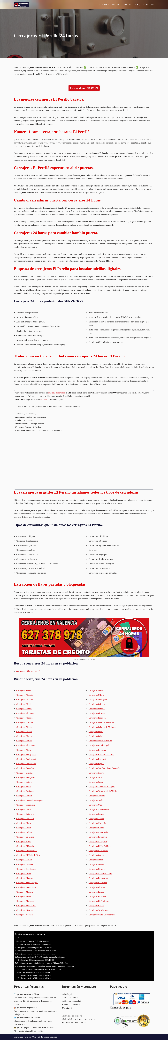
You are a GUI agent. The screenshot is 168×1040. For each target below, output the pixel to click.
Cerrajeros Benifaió (24, 773)
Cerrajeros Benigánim (25, 777)
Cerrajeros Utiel (95, 805)
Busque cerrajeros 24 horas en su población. (36, 975)
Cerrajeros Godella (24, 864)
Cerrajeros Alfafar (24, 731)
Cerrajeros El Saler (97, 887)
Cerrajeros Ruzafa (96, 905)
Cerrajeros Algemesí (25, 736)
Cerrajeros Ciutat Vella (98, 832)
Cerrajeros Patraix (96, 855)
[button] (118, 4)
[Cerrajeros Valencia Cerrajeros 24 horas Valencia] (21, 4)
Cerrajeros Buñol (23, 786)
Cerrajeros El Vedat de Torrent (29, 855)
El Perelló (45, 399)
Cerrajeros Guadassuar (26, 869)
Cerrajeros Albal (23, 704)
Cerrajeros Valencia (24, 690)
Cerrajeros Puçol (96, 731)
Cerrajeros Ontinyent (98, 699)
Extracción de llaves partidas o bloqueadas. (33, 972)
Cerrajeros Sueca (96, 782)
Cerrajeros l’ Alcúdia (25, 722)
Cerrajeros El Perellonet (26, 850)
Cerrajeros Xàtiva (96, 814)
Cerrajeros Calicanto (25, 818)
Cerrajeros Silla (95, 777)
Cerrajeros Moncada (25, 901)
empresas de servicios (56, 393)
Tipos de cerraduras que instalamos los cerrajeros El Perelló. (42, 969)
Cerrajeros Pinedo (96, 892)
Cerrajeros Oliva (96, 690)
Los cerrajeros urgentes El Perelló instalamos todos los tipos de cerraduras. (45, 966)
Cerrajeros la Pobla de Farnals (102, 722)
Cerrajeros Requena (97, 750)
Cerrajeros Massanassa (26, 887)
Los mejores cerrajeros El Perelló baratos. (33, 941)
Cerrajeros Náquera (24, 915)
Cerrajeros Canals (24, 796)
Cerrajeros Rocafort (97, 759)
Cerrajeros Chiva (23, 828)
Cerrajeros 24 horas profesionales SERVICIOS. (37, 960)
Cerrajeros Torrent (97, 796)
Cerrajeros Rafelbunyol (99, 745)
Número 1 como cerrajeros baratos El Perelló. (34, 944)
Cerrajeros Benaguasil (26, 754)
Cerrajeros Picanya (97, 713)
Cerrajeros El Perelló (25, 846)
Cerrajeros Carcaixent (25, 805)
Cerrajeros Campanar (98, 841)
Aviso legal (67, 994)
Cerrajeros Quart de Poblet (100, 741)
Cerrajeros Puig (95, 736)
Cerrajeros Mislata (24, 896)
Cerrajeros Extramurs (98, 837)
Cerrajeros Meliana (24, 892)
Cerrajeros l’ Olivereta (98, 850)
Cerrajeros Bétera (24, 782)
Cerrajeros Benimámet (26, 759)
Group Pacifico (50, 1037)
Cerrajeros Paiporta (97, 704)
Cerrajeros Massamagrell (27, 882)
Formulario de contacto (72, 1016)
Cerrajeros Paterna (97, 709)
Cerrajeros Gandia (24, 860)
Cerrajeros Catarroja (25, 814)
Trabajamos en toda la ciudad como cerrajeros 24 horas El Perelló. (42, 963)
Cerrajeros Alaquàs (24, 695)
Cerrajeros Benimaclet (26, 763)
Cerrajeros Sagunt (96, 763)
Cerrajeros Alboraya (25, 713)
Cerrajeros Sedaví (96, 773)
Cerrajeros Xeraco (96, 818)
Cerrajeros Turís (96, 800)
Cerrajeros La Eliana (25, 837)
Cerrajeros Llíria (23, 873)
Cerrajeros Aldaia (24, 727)
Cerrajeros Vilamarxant (99, 809)
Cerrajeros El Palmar (98, 896)
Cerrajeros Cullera (24, 832)
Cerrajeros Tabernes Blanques (102, 786)
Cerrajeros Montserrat (26, 905)
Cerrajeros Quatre (96, 864)
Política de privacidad (71, 1001)
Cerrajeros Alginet (24, 741)
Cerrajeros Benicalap (98, 882)
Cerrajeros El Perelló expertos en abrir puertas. (35, 947)
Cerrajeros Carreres (97, 869)
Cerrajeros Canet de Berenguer (29, 800)
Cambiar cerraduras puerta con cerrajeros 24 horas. (36, 951)
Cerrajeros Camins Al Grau (100, 873)
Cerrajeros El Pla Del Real (100, 846)
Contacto (127, 4)
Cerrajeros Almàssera (25, 745)
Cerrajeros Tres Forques (99, 910)
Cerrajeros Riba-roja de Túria (101, 754)
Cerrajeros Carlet (23, 809)
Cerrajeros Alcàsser (24, 718)
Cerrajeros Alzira (23, 750)
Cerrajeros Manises (24, 878)
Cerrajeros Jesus (96, 860)
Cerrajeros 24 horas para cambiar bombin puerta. (36, 954)
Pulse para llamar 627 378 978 (84, 88)
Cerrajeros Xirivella (97, 823)
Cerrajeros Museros (24, 910)
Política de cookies (70, 997)
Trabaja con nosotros (144, 4)
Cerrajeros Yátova (96, 828)
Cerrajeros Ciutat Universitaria (102, 915)
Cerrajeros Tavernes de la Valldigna (104, 791)
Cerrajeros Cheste (24, 823)
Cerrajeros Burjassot (25, 791)
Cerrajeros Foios (23, 841)
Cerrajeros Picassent (97, 718)
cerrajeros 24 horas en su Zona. (30, 671)
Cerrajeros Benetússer (26, 768)
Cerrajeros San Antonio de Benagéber (105, 768)
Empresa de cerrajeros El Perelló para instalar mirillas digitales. (41, 957)
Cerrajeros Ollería (96, 695)
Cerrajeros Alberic (24, 709)
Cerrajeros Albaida (24, 699)
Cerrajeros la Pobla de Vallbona (102, 727)
